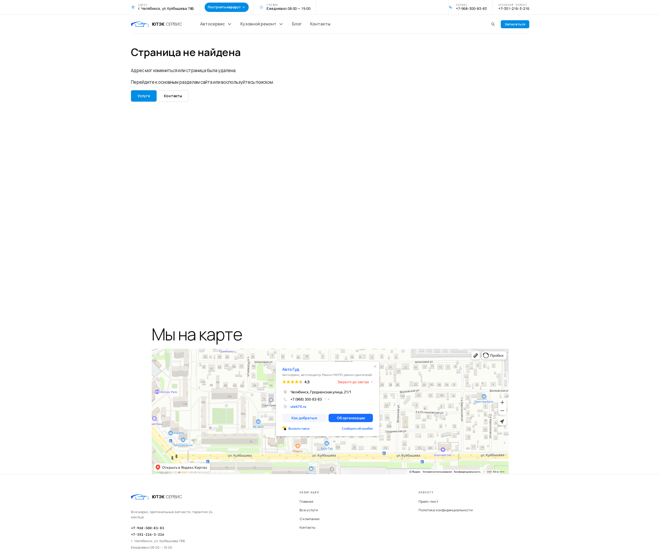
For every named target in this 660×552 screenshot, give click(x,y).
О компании (309, 518)
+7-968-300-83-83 (147, 528)
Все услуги (309, 510)
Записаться (515, 24)
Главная (306, 501)
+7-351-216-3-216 (147, 534)
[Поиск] (493, 24)
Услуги (143, 95)
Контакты (173, 95)
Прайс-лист (428, 501)
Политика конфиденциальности (446, 510)
